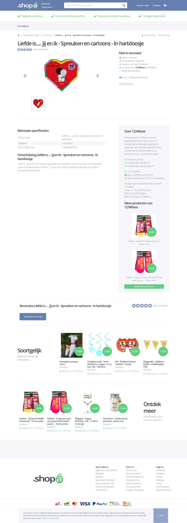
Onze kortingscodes (135, 476)
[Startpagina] (19, 35)
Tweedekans (101, 489)
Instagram (160, 473)
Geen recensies (40, 49)
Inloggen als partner (135, 489)
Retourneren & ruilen (105, 483)
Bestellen (100, 473)
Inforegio (160, 480)
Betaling (99, 476)
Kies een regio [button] (143, 5)
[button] (165, 5)
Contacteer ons (132, 480)
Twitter (159, 476)
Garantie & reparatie (105, 486)
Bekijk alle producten (144, 286)
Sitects (159, 483)
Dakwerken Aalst (164, 489)
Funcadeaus (47, 35)
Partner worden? (133, 473)
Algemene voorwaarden (106, 470)
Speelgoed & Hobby (31, 35)
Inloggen (157, 5)
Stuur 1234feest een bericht (135, 77)
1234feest (140, 67)
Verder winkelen (150, 35)
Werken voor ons (133, 483)
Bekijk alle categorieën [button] (46, 5)
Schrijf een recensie (33, 316)
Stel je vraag (164, 35)
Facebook (160, 470)
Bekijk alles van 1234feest (72, 371)
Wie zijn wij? (131, 470)
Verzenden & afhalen (105, 480)
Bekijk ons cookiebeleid (50, 518)
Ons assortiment (133, 486)
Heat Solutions (163, 486)
